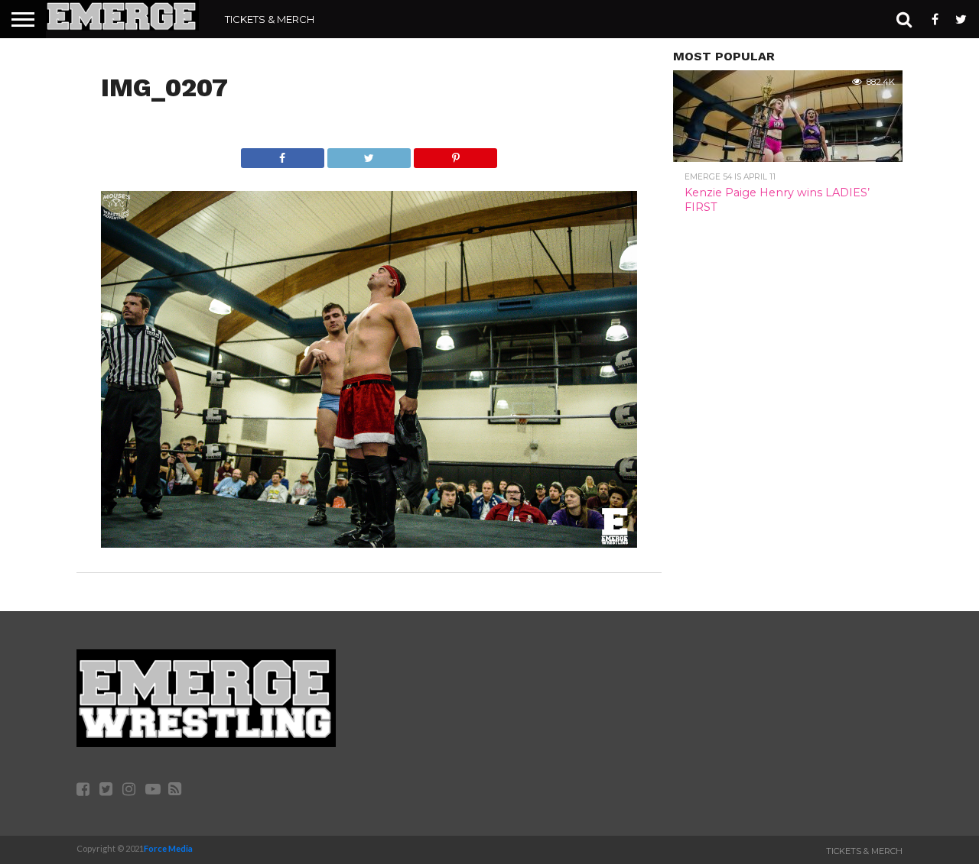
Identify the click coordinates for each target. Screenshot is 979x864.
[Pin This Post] (455, 154)
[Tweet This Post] (369, 154)
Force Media (168, 848)
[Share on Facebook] (282, 154)
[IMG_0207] (369, 543)
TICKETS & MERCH (269, 19)
